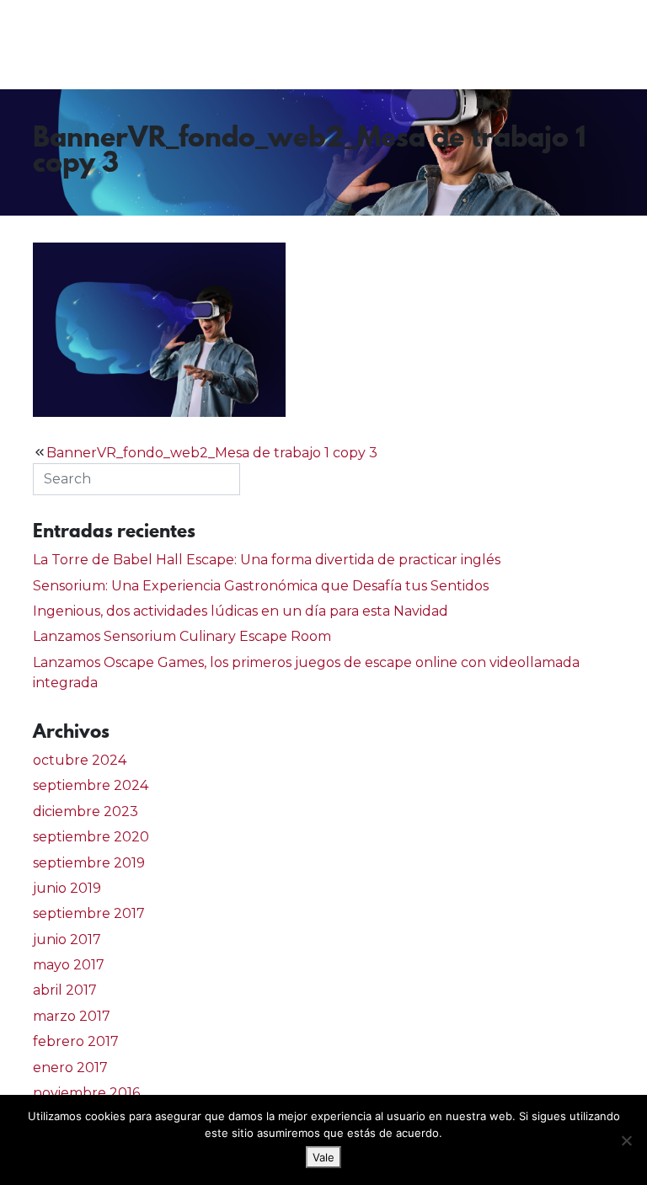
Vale (323, 1157)
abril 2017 (65, 990)
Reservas (487, 44)
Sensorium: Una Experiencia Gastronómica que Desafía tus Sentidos (261, 586)
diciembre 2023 (85, 811)
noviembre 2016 (86, 1093)
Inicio (315, 44)
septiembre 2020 (91, 837)
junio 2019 (67, 888)
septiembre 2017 (89, 913)
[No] (626, 1140)
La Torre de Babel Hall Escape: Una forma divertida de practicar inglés (266, 560)
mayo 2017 (68, 965)
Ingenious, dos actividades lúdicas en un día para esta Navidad (240, 611)
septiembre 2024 (90, 785)
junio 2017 (67, 939)
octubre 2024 (79, 760)
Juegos (395, 44)
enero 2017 (70, 1068)
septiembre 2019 (89, 863)
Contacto (588, 44)
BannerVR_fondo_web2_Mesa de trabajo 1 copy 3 (211, 453)
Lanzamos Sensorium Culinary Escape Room (182, 636)
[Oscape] (80, 45)
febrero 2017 (76, 1041)
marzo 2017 (71, 1016)
